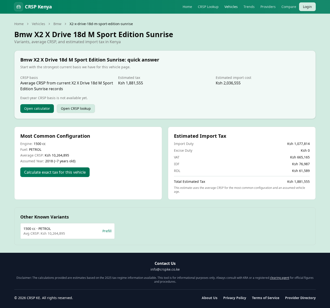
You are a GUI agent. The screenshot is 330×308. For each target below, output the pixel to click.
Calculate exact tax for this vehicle (55, 172)
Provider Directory (300, 297)
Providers (268, 6)
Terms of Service (265, 297)
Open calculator (37, 108)
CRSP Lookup (208, 6)
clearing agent (279, 278)
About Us (209, 297)
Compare (288, 6)
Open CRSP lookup (76, 108)
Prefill (107, 231)
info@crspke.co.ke (165, 269)
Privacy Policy (234, 297)
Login (307, 6)
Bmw (57, 23)
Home (187, 6)
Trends (249, 6)
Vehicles (231, 6)
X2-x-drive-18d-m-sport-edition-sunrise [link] (101, 23)
